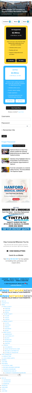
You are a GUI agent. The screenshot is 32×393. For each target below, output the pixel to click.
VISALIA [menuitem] (7, 317)
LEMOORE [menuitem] (7, 310)
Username (6, 116)
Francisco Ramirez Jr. (7, 13)
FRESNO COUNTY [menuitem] (8, 321)
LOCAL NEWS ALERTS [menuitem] (9, 358)
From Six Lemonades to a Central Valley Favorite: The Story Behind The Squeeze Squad (20, 169)
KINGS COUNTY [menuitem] (7, 306)
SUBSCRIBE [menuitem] (5, 387)
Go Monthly (11, 60)
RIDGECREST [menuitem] (8, 341)
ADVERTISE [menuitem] (6, 383)
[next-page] (5, 175)
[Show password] (27, 126)
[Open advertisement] (16, 0)
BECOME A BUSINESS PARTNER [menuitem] (11, 367)
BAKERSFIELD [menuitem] (8, 334)
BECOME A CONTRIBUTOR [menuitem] (12, 350)
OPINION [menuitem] (5, 345)
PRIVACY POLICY (14, 279)
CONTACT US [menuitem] (5, 303)
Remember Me (9, 130)
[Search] (19, 375)
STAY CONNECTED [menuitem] (6, 354)
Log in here (21, 112)
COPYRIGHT (5, 279)
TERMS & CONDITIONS (22, 280)
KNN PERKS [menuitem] (5, 363)
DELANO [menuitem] (7, 337)
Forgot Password (8, 142)
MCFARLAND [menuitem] (8, 339)
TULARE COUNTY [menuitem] (7, 314)
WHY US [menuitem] (4, 301)
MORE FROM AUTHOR (19, 145)
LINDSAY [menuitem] (7, 319)
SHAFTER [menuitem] (7, 343)
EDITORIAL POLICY (9, 280)
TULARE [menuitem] (7, 315)
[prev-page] (2, 175)
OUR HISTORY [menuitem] (7, 381)
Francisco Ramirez (16, 285)
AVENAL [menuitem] (7, 312)
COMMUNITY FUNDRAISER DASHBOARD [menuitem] (15, 372)
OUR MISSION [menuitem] (7, 380)
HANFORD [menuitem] (7, 308)
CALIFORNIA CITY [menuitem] (9, 336)
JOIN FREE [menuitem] (4, 361)
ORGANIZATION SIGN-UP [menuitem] (9, 371)
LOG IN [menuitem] (3, 389)
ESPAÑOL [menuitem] (4, 360)
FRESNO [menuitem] (7, 326)
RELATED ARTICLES (7, 145)
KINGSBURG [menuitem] (8, 328)
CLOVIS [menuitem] (7, 323)
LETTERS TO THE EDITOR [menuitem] (11, 352)
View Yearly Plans (16, 108)
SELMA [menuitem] (6, 330)
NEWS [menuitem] (3, 304)
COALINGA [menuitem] (7, 325)
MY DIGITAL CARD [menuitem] (8, 365)
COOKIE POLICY (24, 279)
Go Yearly (21, 60)
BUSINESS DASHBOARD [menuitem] (9, 369)
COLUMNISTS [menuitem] (8, 347)
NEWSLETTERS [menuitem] (7, 356)
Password (6, 123)
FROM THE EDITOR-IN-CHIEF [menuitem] (12, 349)
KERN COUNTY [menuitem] (7, 332)
